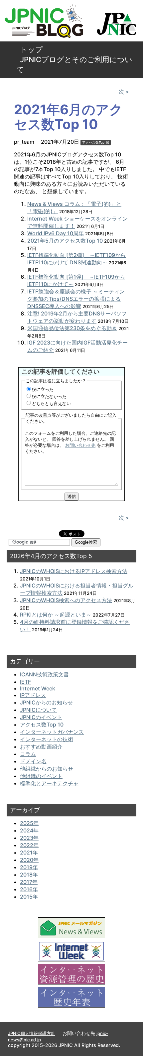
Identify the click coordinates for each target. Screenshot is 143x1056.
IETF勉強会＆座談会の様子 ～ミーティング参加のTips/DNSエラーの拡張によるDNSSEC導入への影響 (76, 298)
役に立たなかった (49, 396)
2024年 (29, 830)
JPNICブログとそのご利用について (74, 64)
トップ (31, 49)
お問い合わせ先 (80, 445)
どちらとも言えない (51, 403)
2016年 (29, 889)
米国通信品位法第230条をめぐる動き (72, 328)
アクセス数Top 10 (95, 142)
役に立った (43, 389)
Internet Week (37, 688)
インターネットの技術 (46, 739)
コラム (28, 754)
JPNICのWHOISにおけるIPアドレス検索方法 (73, 571)
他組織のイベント (41, 776)
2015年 (29, 896)
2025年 (29, 823)
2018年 (29, 874)
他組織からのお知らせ (46, 768)
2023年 (29, 837)
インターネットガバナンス (52, 732)
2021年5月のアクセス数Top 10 (65, 240)
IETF (25, 681)
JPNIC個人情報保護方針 (31, 1033)
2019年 (29, 867)
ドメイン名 (33, 761)
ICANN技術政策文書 (44, 674)
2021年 (29, 852)
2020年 (29, 859)
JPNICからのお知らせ (46, 702)
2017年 (29, 882)
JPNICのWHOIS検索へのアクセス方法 (66, 600)
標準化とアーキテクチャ (49, 783)
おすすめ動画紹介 (41, 746)
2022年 (29, 845)
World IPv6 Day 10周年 (55, 233)
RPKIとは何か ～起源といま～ (55, 614)
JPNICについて (38, 709)
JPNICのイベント (41, 717)
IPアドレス (33, 695)
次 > (124, 91)
